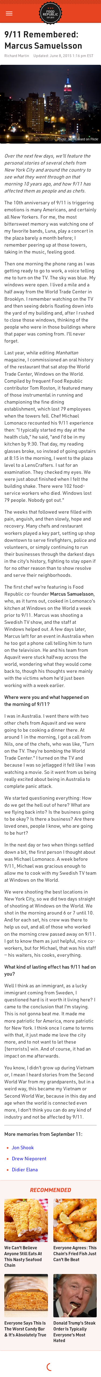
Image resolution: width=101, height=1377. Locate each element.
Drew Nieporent (29, 1158)
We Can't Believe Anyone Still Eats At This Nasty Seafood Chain (23, 1256)
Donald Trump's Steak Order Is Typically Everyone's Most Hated (74, 1331)
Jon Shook (23, 1147)
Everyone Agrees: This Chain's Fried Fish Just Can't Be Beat (75, 1253)
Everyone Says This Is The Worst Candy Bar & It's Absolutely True (25, 1328)
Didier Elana (25, 1169)
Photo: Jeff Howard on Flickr (77, 139)
